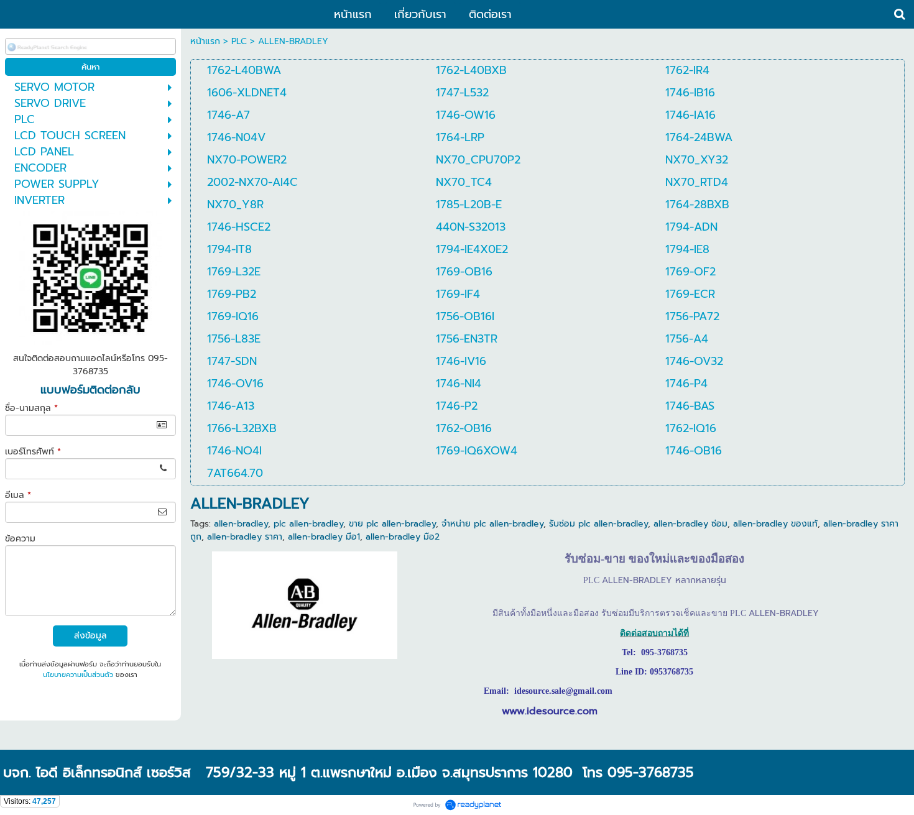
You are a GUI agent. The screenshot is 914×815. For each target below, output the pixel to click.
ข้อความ (20, 538)
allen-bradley (241, 523)
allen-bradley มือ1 (324, 536)
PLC (239, 41)
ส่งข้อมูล (90, 635)
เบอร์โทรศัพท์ (33, 451)
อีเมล (18, 495)
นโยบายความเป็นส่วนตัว (78, 675)
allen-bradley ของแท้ (775, 523)
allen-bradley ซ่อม (690, 523)
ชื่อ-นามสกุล (31, 408)
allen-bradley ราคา (244, 536)
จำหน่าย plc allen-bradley (492, 523)
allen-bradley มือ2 (403, 536)
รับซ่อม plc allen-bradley (598, 523)
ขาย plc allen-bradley (392, 523)
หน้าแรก (205, 41)
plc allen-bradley (308, 523)
